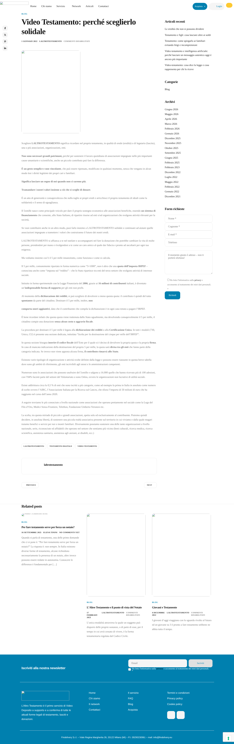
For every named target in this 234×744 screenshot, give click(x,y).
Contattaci (103, 6)
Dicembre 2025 (173, 138)
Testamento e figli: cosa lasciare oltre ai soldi (188, 35)
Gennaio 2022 (172, 191)
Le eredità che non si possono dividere (184, 29)
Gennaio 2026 (172, 133)
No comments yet (69, 532)
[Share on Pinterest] (5, 41)
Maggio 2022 (171, 182)
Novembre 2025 (173, 143)
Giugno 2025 (171, 158)
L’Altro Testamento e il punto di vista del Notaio (114, 607)
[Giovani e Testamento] (181, 555)
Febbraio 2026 (172, 128)
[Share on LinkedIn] (5, 48)
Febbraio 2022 (172, 186)
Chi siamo (46, 6)
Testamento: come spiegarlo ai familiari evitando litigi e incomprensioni (185, 43)
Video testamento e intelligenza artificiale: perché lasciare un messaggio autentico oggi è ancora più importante (188, 55)
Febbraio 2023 (172, 167)
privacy (198, 280)
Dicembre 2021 (173, 196)
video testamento (87, 446)
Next (149, 485)
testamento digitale (61, 446)
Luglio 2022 (171, 177)
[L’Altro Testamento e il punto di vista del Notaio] (116, 555)
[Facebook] (171, 715)
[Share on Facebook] (5, 28)
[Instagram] (181, 715)
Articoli (90, 6)
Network (76, 6)
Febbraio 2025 (172, 162)
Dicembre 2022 (173, 172)
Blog (24, 14)
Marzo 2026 (171, 124)
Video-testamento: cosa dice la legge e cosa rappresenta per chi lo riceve (187, 67)
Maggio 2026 (171, 114)
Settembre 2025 (173, 153)
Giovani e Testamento (164, 607)
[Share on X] (5, 35)
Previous (31, 485)
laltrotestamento (50, 41)
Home (33, 6)
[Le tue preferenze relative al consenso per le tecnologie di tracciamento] (228, 738)
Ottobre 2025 (171, 148)
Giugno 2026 (171, 109)
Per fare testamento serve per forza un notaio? (47, 527)
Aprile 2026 (171, 119)
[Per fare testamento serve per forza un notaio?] (34, 515)
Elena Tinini (50, 532)
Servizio (60, 6)
